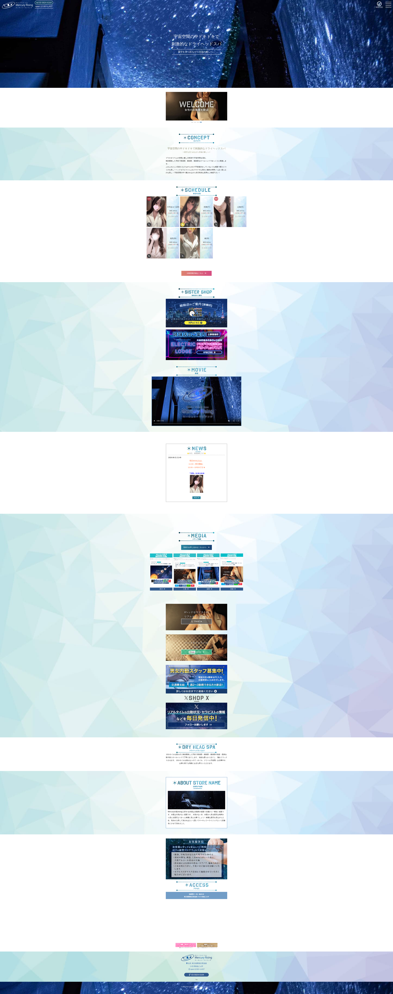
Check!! (197, 621)
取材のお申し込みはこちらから (196, 547)
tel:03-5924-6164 (44, 3)
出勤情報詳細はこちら (196, 273)
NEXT (196, 497)
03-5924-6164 (197, 975)
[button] (194, 85)
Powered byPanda (196, 989)
